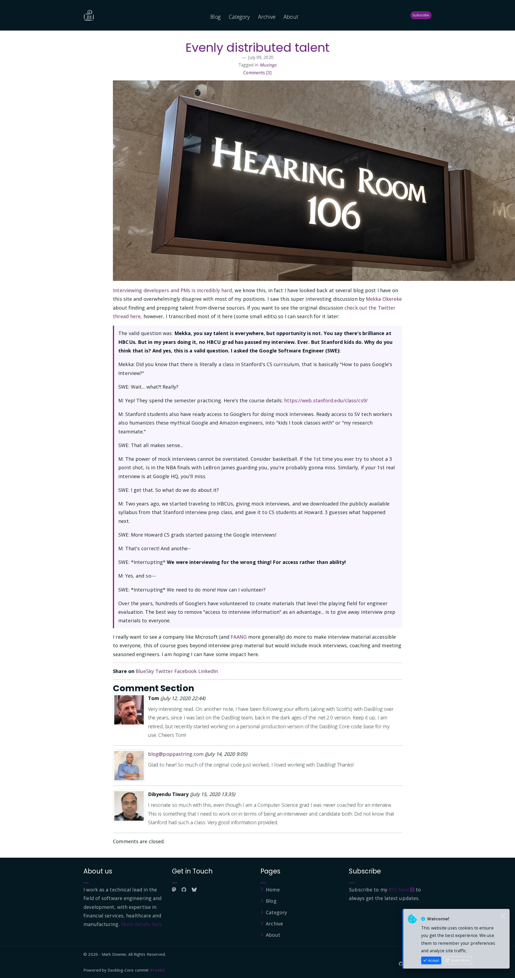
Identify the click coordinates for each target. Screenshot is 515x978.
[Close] (502, 916)
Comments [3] (257, 73)
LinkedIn (208, 671)
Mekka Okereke (384, 299)
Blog (215, 16)
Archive (267, 16)
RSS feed (399, 889)
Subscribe (421, 15)
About (291, 16)
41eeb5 (157, 970)
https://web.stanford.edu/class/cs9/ (326, 400)
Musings (268, 65)
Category (239, 16)
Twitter (164, 671)
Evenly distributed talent (258, 47)
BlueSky (145, 671)
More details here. (142, 924)
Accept (433, 960)
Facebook (185, 671)
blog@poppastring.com (176, 754)
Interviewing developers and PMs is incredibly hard (172, 290)
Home (272, 889)
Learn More (460, 960)
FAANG (239, 637)
